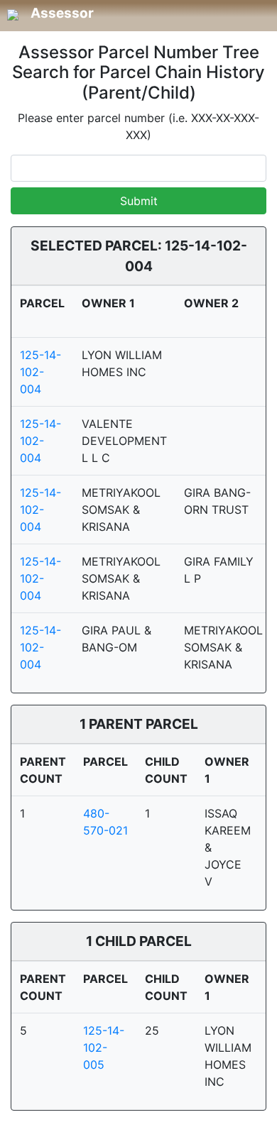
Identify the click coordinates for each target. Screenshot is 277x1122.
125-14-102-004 (40, 372)
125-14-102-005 (103, 1047)
